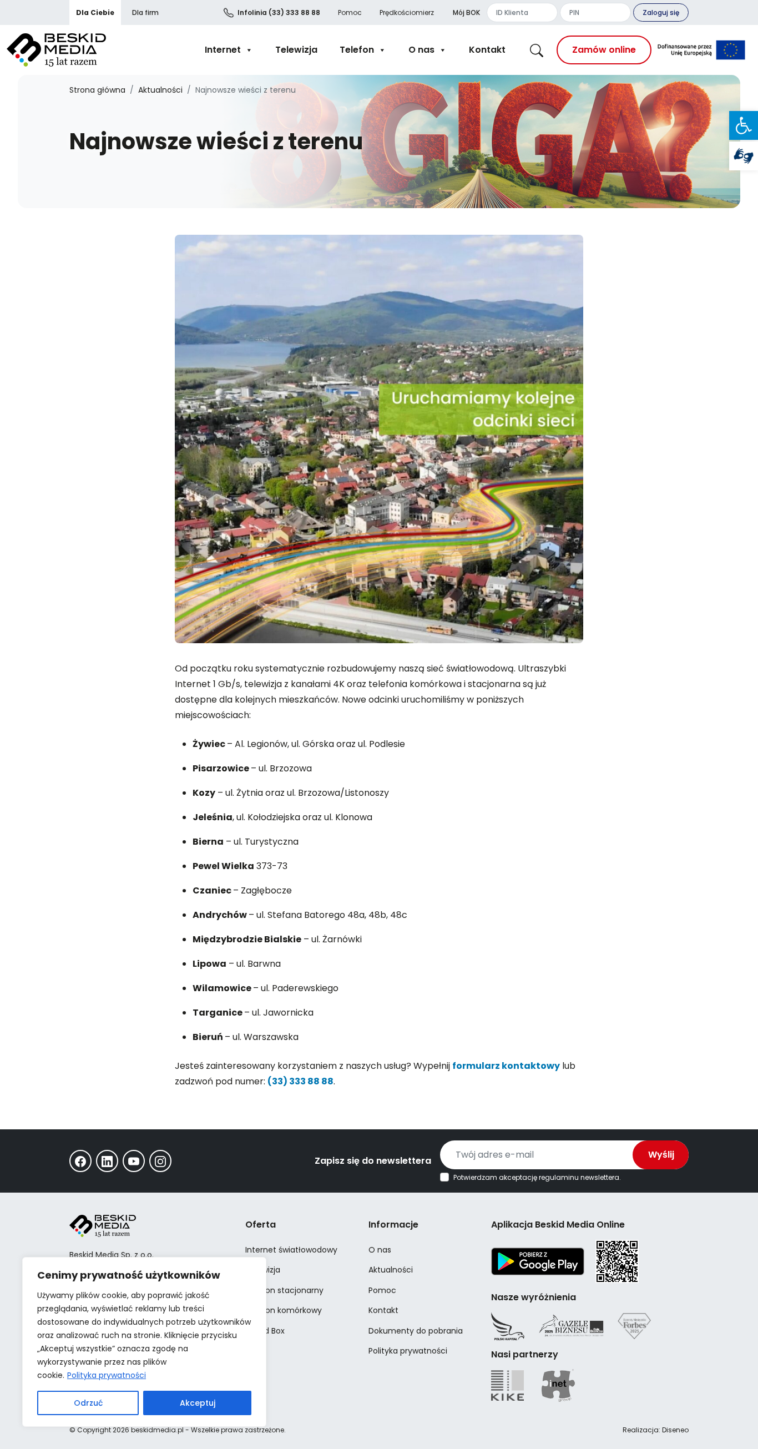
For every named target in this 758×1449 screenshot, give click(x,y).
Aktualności (160, 89)
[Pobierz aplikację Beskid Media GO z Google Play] (537, 1260)
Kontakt (487, 49)
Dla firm (145, 12)
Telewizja (296, 49)
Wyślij (661, 1154)
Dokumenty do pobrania (415, 1330)
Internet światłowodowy (291, 1249)
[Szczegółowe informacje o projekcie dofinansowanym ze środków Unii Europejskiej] (701, 50)
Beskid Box (265, 1330)
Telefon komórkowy (283, 1310)
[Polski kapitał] (507, 1326)
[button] (743, 125)
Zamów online (604, 49)
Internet (223, 49)
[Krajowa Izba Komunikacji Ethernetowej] (507, 1385)
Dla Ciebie (95, 12)
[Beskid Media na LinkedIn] (107, 1161)
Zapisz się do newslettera (373, 1160)
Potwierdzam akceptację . (537, 1177)
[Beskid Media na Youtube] (134, 1161)
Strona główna (97, 89)
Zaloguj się (661, 12)
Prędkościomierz (407, 12)
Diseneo (675, 1430)
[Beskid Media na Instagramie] (160, 1161)
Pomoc (350, 12)
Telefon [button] (357, 49)
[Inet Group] (558, 1385)
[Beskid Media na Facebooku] (80, 1161)
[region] (144, 1342)
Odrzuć (88, 1402)
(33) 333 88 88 (278, 12)
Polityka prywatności (106, 1375)
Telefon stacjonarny (284, 1290)
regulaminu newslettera (579, 1177)
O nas (421, 49)
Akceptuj (197, 1402)
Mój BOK (466, 12)
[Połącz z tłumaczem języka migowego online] (743, 156)
